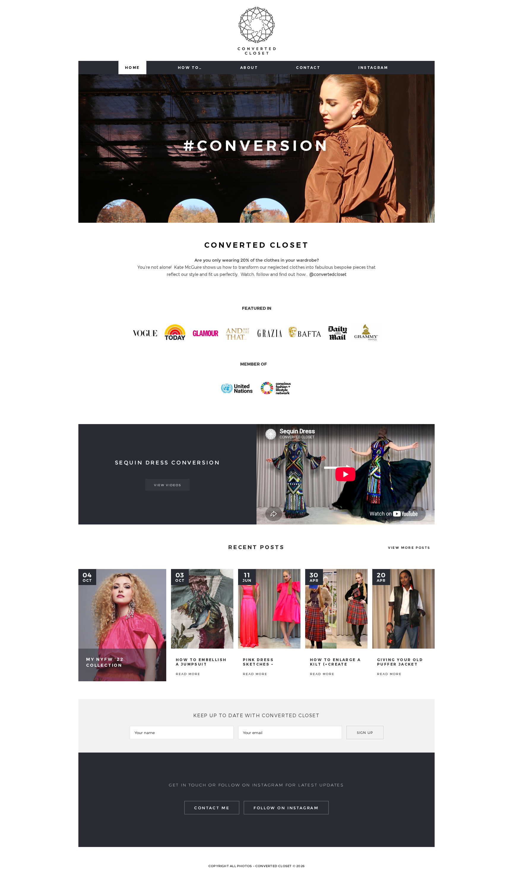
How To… (190, 67)
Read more (122, 625)
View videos (167, 485)
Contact (308, 67)
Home (132, 67)
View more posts (409, 548)
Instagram (373, 67)
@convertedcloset (327, 274)
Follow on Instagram (286, 807)
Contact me (211, 807)
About (249, 67)
